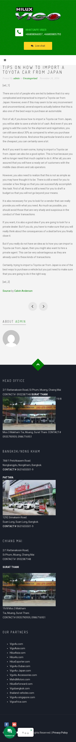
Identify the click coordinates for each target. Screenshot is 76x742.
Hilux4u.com (16, 657)
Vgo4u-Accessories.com (23, 675)
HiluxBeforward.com (21, 683)
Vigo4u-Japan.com (20, 670)
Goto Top (38, 364)
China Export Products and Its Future (43, 306)
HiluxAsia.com (17, 652)
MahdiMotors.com (20, 679)
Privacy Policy (60, 732)
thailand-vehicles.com (22, 692)
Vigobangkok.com (20, 688)
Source (7, 290)
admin (20, 321)
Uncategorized (30, 78)
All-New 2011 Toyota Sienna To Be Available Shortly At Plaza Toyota (32, 306)
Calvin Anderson (23, 290)
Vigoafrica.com (18, 701)
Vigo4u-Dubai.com (20, 666)
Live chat (40, 45)
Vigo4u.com (16, 644)
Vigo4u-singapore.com (22, 697)
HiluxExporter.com (20, 661)
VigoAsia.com (17, 648)
